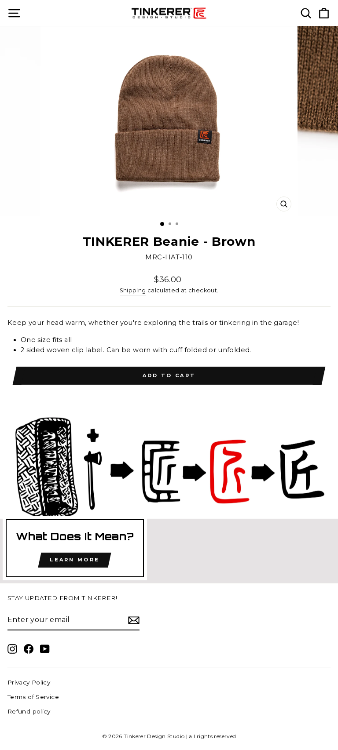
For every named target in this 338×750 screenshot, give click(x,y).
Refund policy (29, 711)
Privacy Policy (28, 682)
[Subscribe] (134, 620)
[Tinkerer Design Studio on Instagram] (12, 648)
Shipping (133, 290)
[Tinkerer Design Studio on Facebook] (28, 648)
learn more (74, 560)
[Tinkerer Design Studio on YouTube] (45, 648)
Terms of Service (33, 696)
